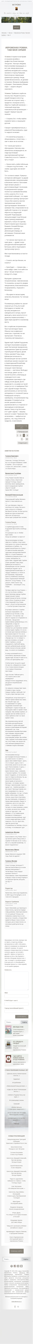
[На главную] (16, 1)
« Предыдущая (22, 432)
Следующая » (23, 443)
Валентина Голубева (13, 473)
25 (27, 439)
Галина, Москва (11, 861)
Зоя (6, 750)
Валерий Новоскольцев (14, 495)
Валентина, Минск (12, 849)
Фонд (20, 1271)
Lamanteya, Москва (12, 832)
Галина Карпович (11, 456)
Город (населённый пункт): (14, 1008)
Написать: (8, 970)
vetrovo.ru (22, 1272)
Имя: (6, 993)
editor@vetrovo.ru (17, 1301)
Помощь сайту (16, 1251)
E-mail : (11, 1000)
